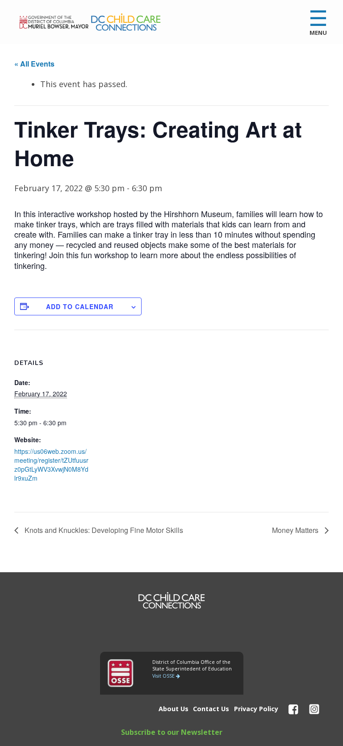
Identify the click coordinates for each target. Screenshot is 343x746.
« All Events (34, 64)
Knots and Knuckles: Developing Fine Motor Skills (103, 530)
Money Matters (296, 530)
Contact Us (211, 708)
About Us (173, 708)
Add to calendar (79, 306)
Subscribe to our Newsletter (171, 732)
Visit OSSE (164, 676)
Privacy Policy (256, 708)
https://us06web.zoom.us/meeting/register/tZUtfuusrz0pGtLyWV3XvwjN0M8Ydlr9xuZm (51, 464)
